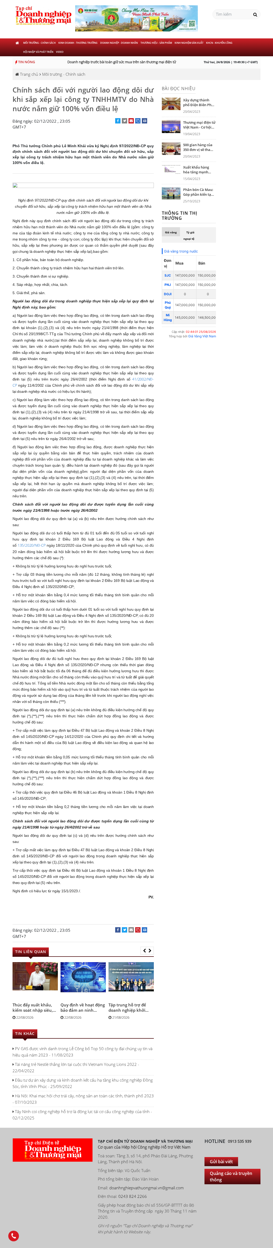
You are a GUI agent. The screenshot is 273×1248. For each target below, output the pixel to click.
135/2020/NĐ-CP (32, 545)
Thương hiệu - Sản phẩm (156, 43)
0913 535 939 (239, 1141)
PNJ (167, 285)
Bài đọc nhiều (179, 88)
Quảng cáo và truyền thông (231, 1176)
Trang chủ (28, 74)
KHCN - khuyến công (219, 43)
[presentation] (144, 951)
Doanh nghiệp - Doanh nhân (119, 43)
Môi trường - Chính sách (39, 43)
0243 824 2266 (132, 1196)
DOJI (167, 294)
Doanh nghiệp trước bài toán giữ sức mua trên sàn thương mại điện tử (115, 61)
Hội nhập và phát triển (38, 52)
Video (59, 52)
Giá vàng (171, 232)
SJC (167, 275)
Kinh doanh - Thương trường (78, 43)
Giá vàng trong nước (181, 251)
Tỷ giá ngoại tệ (188, 235)
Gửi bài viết (221, 1162)
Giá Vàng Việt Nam (202, 336)
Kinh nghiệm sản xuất (189, 43)
